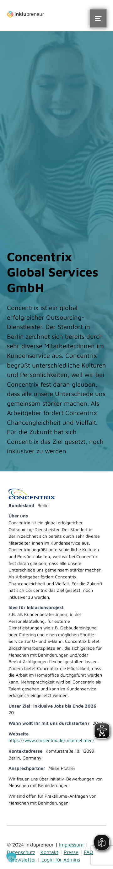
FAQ (88, 852)
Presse (71, 852)
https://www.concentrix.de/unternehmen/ (51, 740)
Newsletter (23, 859)
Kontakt (49, 852)
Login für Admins (60, 859)
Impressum (71, 844)
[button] (11, 857)
